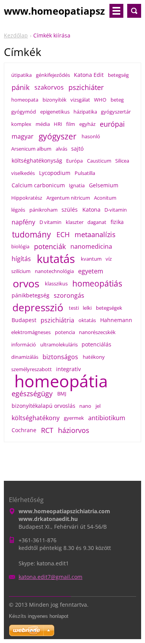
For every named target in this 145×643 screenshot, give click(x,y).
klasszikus (56, 283)
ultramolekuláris (59, 344)
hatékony (94, 356)
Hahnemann (116, 320)
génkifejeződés (53, 74)
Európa (74, 160)
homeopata (24, 99)
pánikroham (43, 209)
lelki (87, 307)
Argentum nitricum (68, 197)
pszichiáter (86, 87)
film (70, 123)
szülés (69, 209)
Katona (91, 209)
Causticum (99, 160)
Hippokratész (26, 197)
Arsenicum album (31, 148)
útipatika (21, 74)
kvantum (91, 258)
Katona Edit (89, 74)
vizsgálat (80, 99)
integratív (68, 369)
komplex (21, 123)
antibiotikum (106, 418)
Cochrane (24, 430)
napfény (23, 222)
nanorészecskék (97, 332)
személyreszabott (31, 369)
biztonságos (60, 357)
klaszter (75, 222)
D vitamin (50, 222)
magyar (23, 136)
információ (23, 344)
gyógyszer (58, 136)
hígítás (21, 258)
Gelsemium (103, 185)
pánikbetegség (30, 295)
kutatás (56, 259)
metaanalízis (95, 234)
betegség (118, 74)
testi (74, 307)
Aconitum (105, 197)
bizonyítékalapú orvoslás (43, 405)
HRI (58, 123)
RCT (47, 430)
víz (109, 258)
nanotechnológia (54, 271)
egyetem (90, 271)
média (43, 123)
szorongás (69, 295)
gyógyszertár (116, 111)
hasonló (91, 136)
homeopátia (61, 381)
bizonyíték (55, 99)
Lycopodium (54, 172)
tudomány (31, 234)
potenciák (50, 246)
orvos (26, 283)
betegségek (109, 307)
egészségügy (32, 393)
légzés (18, 209)
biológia (20, 246)
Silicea (122, 160)
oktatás (87, 320)
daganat (96, 222)
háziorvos (73, 430)
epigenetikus (55, 111)
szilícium (21, 271)
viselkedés (23, 173)
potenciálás (96, 344)
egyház (87, 123)
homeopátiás (97, 283)
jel (98, 405)
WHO (100, 99)
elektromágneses (31, 332)
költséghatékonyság (37, 160)
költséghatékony (36, 418)
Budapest (24, 320)
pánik (20, 87)
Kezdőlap (16, 35)
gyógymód (23, 111)
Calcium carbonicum (38, 185)
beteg (117, 99)
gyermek (74, 417)
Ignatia (77, 185)
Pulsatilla (85, 173)
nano (85, 405)
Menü (116, 11)
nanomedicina (91, 246)
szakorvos (49, 87)
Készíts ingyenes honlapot (38, 616)
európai (112, 124)
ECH (63, 234)
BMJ (61, 393)
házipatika (85, 111)
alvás (61, 148)
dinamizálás (24, 356)
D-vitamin (115, 209)
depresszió (37, 308)
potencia (65, 332)
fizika (117, 222)
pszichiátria (57, 320)
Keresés (134, 11)
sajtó (77, 148)
